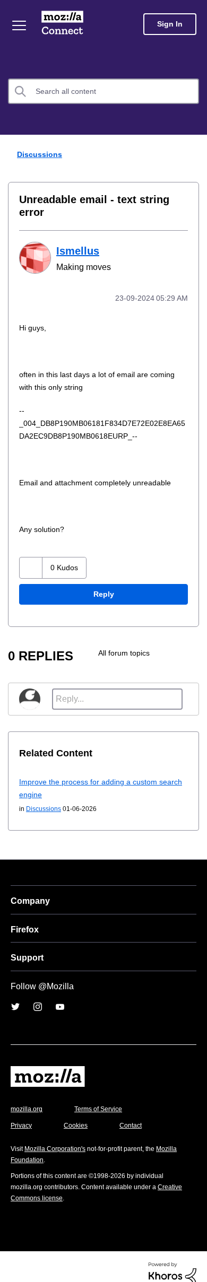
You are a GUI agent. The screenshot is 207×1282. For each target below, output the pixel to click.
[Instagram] (37, 994)
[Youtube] (60, 994)
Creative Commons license (53, 1185)
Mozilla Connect (62, 24)
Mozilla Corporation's (59, 1136)
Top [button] (14, 1257)
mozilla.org (28, 1096)
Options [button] (192, 155)
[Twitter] (15, 994)
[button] (31, 555)
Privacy (22, 1113)
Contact (136, 1113)
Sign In (170, 24)
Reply (103, 581)
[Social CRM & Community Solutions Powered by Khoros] (172, 1259)
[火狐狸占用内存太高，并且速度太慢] (188, 640)
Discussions (41, 154)
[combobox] (103, 91)
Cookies (79, 1113)
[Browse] (19, 25)
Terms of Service (104, 1096)
